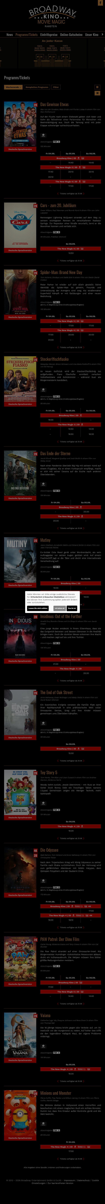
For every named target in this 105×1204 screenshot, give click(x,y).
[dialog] (52, 602)
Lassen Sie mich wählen (37, 608)
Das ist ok (72, 608)
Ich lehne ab (60, 608)
